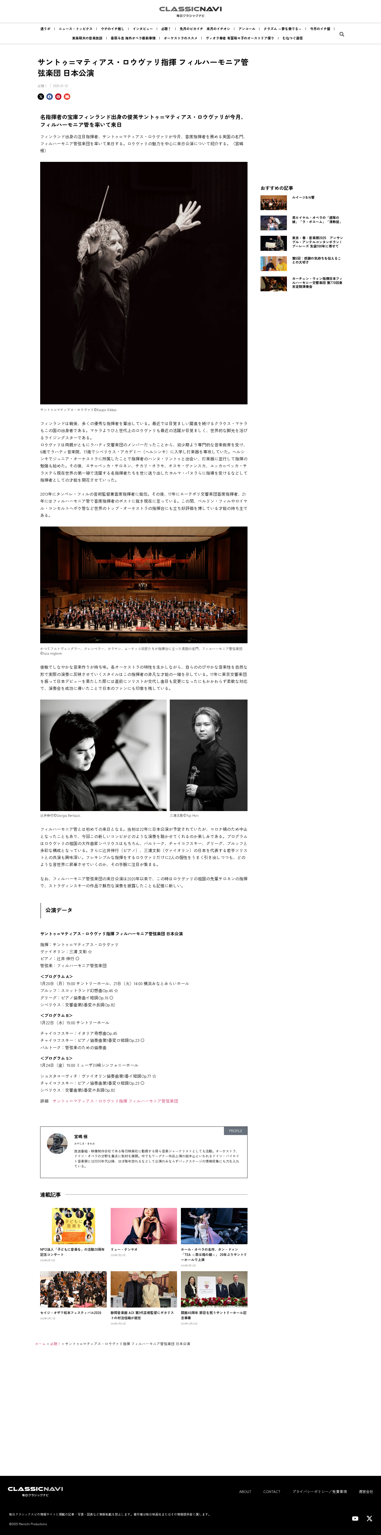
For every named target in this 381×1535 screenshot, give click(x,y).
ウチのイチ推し (112, 28)
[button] (342, 34)
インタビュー (143, 28)
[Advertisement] (301, 142)
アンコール (246, 28)
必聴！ (166, 28)
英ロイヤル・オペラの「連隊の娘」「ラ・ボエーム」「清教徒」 (317, 219)
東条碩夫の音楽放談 (87, 38)
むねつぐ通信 (293, 38)
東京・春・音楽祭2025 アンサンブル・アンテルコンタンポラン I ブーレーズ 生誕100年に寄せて (318, 241)
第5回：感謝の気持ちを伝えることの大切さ (316, 260)
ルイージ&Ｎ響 (303, 197)
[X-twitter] (369, 1518)
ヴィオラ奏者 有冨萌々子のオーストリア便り (240, 38)
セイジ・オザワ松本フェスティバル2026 (70, 1312)
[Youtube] (355, 1518)
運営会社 (366, 1491)
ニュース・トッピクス (76, 28)
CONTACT (271, 1491)
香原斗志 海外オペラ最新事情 (133, 38)
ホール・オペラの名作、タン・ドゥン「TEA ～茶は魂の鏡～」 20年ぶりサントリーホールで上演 (214, 1254)
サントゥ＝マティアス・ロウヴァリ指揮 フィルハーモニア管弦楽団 (115, 1101)
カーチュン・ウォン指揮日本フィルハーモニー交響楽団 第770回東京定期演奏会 (317, 282)
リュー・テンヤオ (124, 1249)
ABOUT (245, 1491)
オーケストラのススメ (180, 38)
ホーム (40, 1343)
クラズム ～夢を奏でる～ (283, 28)
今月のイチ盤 (320, 28)
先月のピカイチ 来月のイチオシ (205, 28)
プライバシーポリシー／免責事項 (319, 1491)
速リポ (45, 28)
